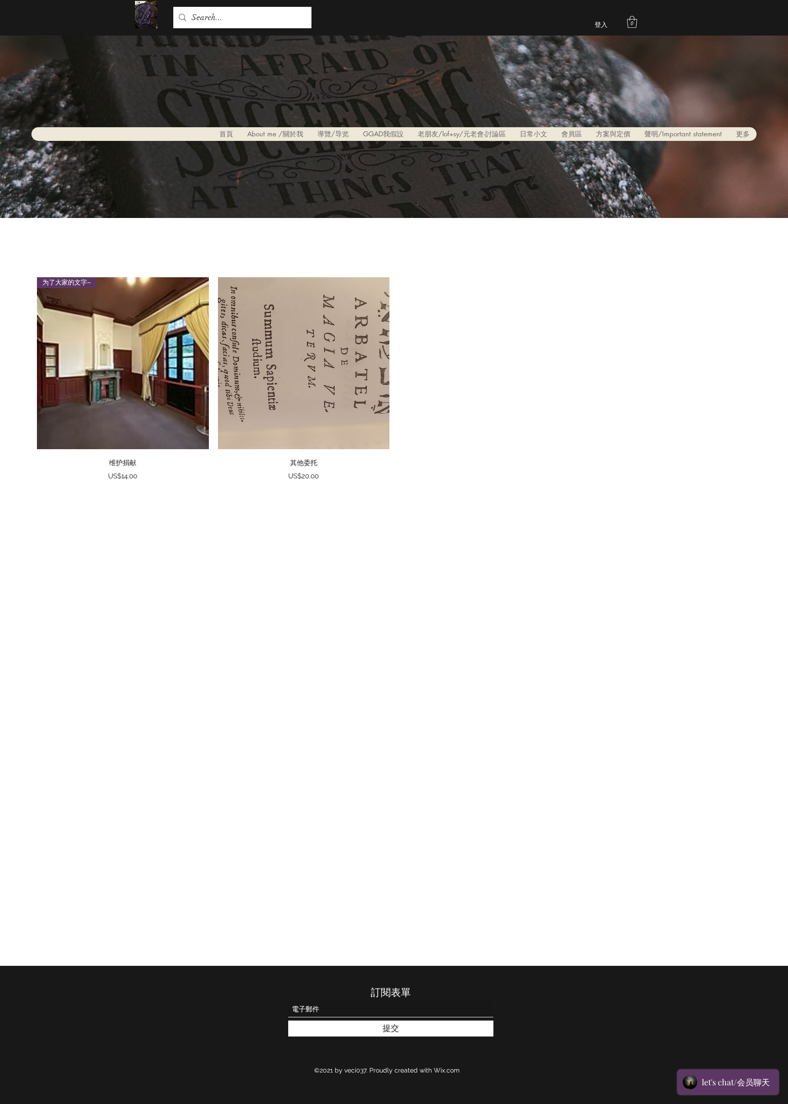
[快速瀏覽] (304, 363)
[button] (632, 22)
